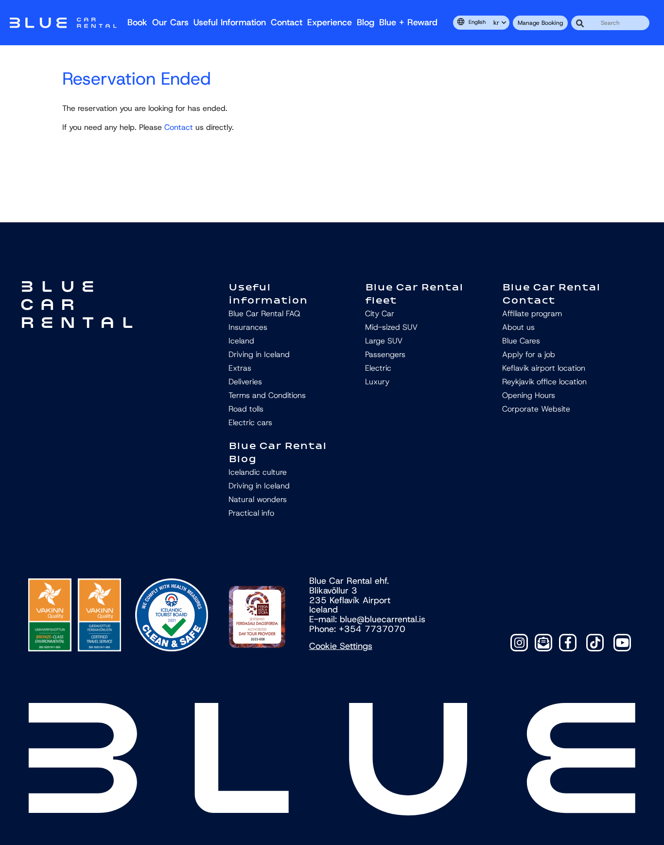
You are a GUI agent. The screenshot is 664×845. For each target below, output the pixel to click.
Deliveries (245, 382)
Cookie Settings (340, 646)
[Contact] (543, 642)
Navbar (63, 23)
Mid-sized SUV (391, 327)
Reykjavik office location (544, 382)
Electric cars (250, 422)
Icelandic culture (257, 472)
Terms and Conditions (267, 395)
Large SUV (383, 341)
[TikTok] (595, 642)
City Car (379, 313)
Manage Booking (540, 23)
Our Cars (170, 22)
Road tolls (245, 409)
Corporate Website (536, 409)
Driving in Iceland (259, 354)
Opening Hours (528, 395)
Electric (378, 368)
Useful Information (229, 22)
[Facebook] (568, 642)
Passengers (385, 354)
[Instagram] (519, 642)
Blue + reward (408, 22)
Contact (286, 22)
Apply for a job (528, 354)
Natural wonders (257, 499)
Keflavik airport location (543, 368)
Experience (329, 22)
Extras (239, 368)
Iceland (241, 341)
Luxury (377, 382)
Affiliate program (532, 313)
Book (137, 22)
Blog (365, 22)
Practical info (251, 513)
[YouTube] (622, 642)
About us (518, 327)
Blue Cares (521, 341)
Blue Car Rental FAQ (264, 313)
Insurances (247, 327)
